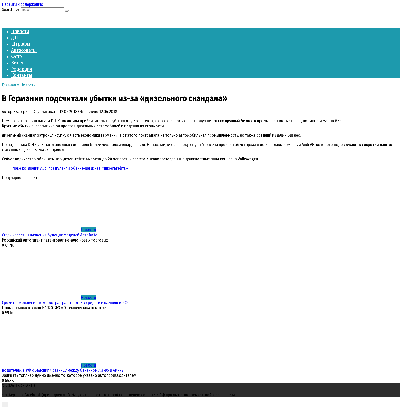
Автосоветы (24, 50)
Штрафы (20, 44)
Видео (18, 63)
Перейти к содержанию (22, 4)
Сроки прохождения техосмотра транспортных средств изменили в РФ (65, 302)
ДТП (15, 37)
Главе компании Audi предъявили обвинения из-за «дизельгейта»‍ (69, 168)
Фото (16, 56)
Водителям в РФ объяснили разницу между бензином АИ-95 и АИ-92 (63, 370)
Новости (20, 31)
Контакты (21, 75)
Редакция (21, 69)
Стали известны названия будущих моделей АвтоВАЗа (49, 235)
